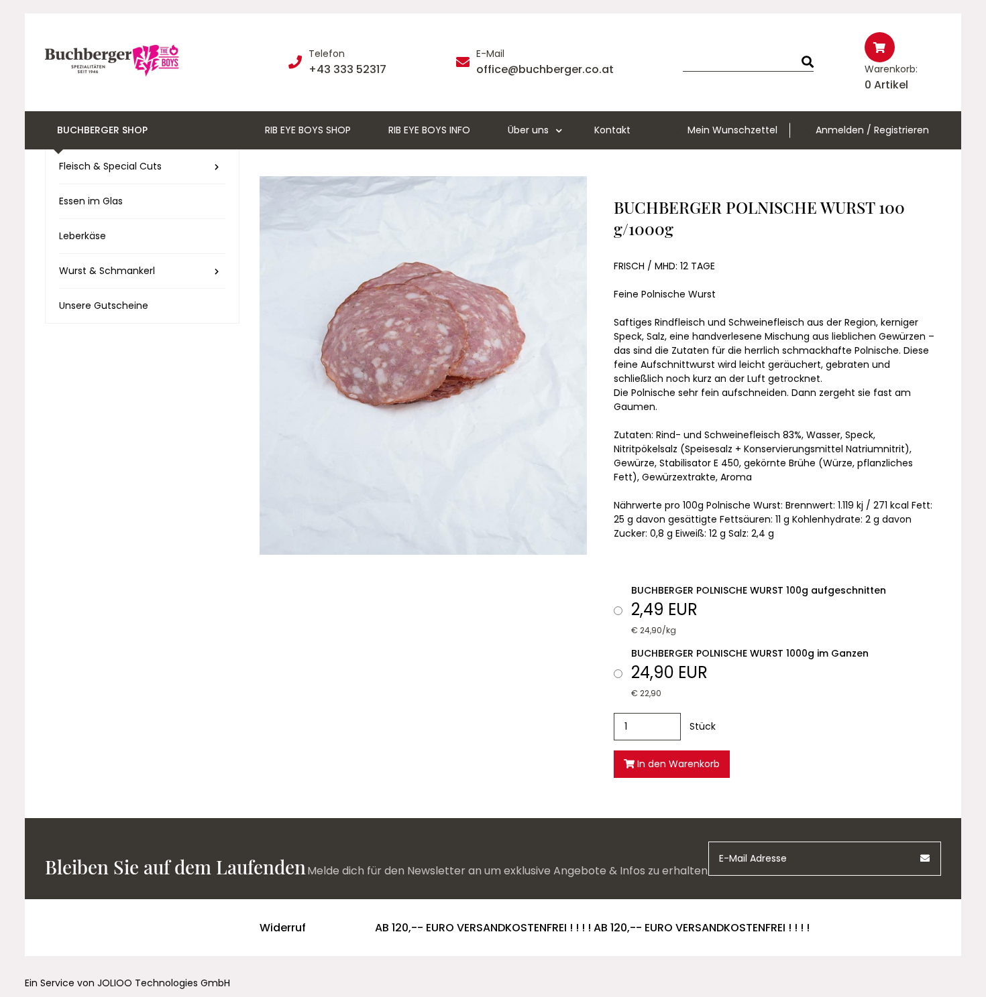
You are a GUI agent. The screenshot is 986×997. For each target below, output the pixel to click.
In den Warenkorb (677, 764)
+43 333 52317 (347, 69)
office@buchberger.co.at (545, 69)
